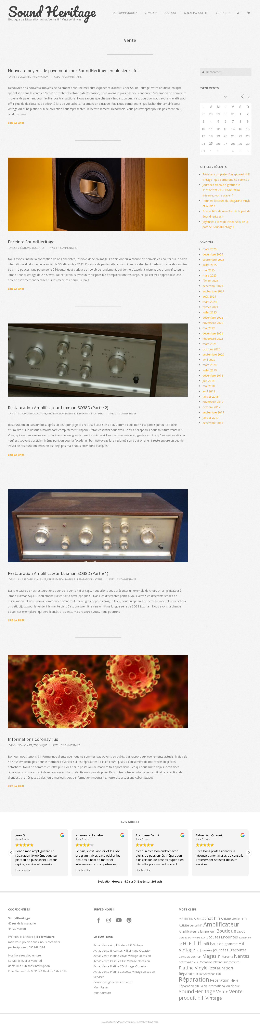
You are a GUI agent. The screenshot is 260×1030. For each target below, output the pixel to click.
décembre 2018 (213, 375)
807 (191, 919)
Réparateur (188, 973)
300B (185, 919)
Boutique (170, 13)
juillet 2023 (210, 312)
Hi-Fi (188, 943)
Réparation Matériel (90, 413)
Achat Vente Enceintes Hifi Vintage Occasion (122, 950)
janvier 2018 (211, 396)
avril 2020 (209, 360)
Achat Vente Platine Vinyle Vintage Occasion (122, 956)
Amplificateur (221, 924)
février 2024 (210, 307)
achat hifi (211, 918)
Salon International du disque (220, 986)
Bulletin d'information (33, 76)
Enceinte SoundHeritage (31, 241)
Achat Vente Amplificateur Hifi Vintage (118, 945)
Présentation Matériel (61, 413)
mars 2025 (210, 275)
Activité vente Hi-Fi (234, 919)
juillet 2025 (210, 265)
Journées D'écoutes (230, 950)
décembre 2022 (213, 317)
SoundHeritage (197, 991)
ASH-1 (213, 931)
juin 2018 (208, 381)
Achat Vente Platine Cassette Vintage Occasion (124, 971)
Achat (198, 919)
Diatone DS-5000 (197, 937)
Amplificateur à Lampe (32, 413)
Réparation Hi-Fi (224, 980)
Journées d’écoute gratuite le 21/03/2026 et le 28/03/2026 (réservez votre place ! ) (221, 190)
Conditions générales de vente (113, 982)
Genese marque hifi (196, 13)
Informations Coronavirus (33, 739)
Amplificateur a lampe (194, 931)
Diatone (183, 937)
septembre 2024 (213, 291)
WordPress (152, 1021)
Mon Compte (102, 993)
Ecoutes (213, 937)
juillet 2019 (210, 370)
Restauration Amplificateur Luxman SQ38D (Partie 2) (58, 407)
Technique (40, 745)
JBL (197, 950)
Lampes (184, 956)
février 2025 (210, 281)
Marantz (227, 956)
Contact (222, 13)
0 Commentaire (71, 76)
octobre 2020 (211, 349)
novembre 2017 (213, 402)
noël (196, 962)
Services (149, 13)
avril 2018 (209, 391)
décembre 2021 (213, 333)
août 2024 (209, 296)
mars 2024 (210, 302)
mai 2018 (209, 386)
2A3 (181, 919)
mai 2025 (209, 270)
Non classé (25, 745)
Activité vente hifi (191, 925)
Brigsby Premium (125, 1021)
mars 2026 (210, 249)
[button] (249, 853)
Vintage (214, 998)
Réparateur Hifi (210, 974)
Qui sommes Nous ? (125, 13)
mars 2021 (210, 344)
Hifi (198, 943)
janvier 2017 (211, 417)
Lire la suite (16, 123)
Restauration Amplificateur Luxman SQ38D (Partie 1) (58, 573)
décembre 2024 (213, 286)
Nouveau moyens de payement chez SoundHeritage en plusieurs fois (74, 70)
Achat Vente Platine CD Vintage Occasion (120, 966)
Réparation (194, 979)
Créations (24, 248)
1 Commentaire (67, 248)
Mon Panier (101, 987)
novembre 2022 (213, 323)
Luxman (196, 956)
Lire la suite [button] (22, 870)
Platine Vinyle (193, 968)
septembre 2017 (213, 412)
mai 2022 (209, 328)
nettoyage (186, 962)
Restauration (220, 968)
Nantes (241, 956)
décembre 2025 (213, 254)
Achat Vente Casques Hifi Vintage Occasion (121, 961)
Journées (206, 950)
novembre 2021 (213, 338)
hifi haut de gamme (221, 943)
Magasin (211, 956)
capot (241, 931)
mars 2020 (210, 365)
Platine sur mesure (226, 962)
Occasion (206, 962)
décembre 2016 (213, 423)
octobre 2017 (211, 407)
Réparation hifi (189, 986)
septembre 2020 (213, 354)
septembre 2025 (213, 260)
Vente (222, 991)
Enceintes (38, 248)
